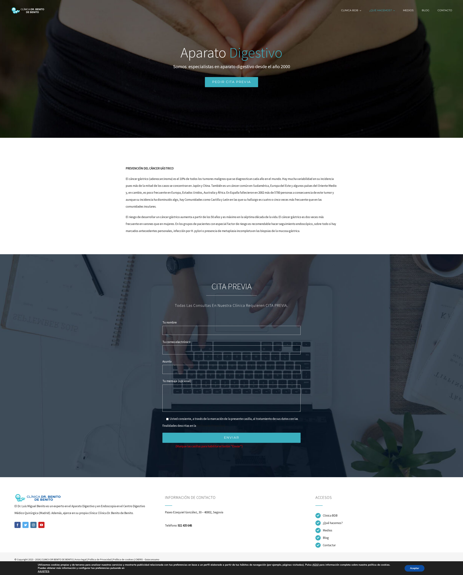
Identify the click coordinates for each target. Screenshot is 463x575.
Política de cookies (123, 559)
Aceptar (414, 568)
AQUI (315, 565)
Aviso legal (80, 559)
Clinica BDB (330, 516)
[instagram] (33, 525)
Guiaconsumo (152, 559)
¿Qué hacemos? (333, 523)
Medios (327, 530)
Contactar (329, 545)
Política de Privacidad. (211, 426)
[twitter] (25, 525)
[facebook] (17, 525)
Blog (326, 538)
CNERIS (139, 559)
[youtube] (41, 525)
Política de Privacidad (99, 559)
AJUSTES (43, 571)
